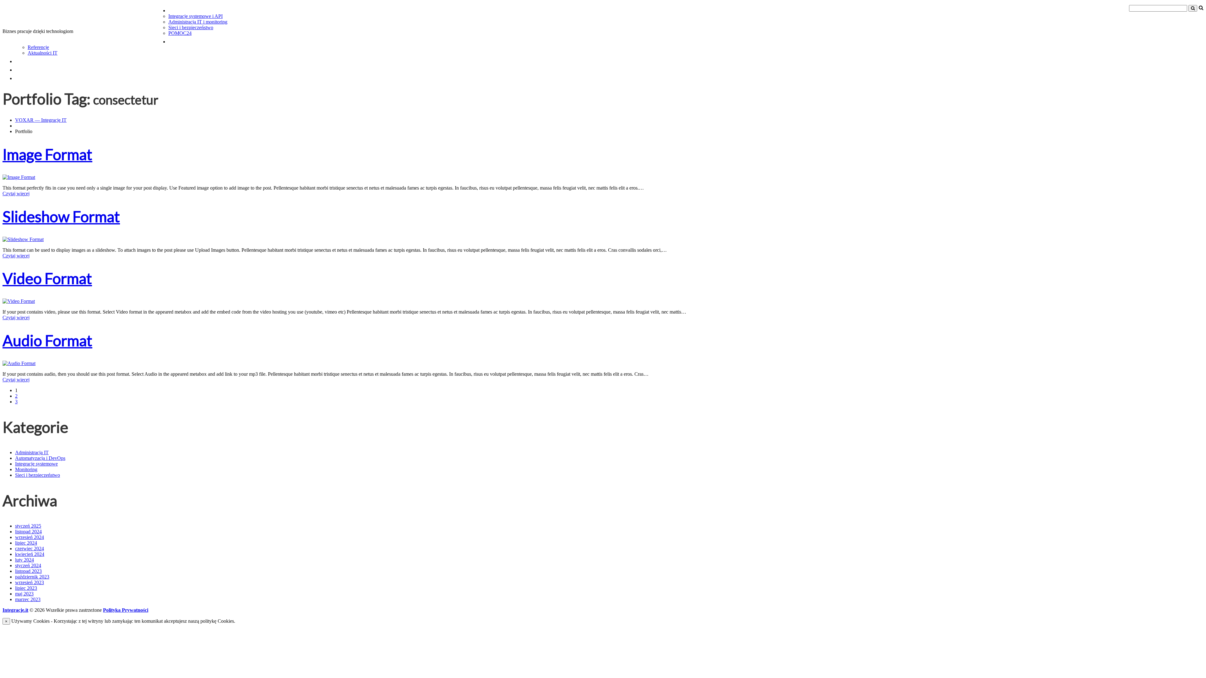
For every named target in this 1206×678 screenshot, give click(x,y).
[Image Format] (19, 177)
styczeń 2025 (28, 526)
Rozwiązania (190, 40)
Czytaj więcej (16, 193)
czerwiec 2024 (29, 548)
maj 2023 (24, 593)
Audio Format (47, 340)
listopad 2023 (28, 571)
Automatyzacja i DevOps (40, 458)
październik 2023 (32, 576)
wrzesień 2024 (29, 537)
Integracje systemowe (36, 463)
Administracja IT (32, 452)
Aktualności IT (42, 53)
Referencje (38, 47)
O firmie (30, 68)
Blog (23, 60)
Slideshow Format (61, 216)
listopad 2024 (28, 531)
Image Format (47, 154)
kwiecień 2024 (29, 554)
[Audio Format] (19, 363)
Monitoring (26, 469)
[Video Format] (19, 301)
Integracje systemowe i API (195, 16)
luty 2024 (24, 559)
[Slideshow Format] (23, 239)
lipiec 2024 (26, 543)
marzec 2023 (28, 599)
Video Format (47, 278)
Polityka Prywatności (125, 610)
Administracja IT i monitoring (197, 21)
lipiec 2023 (26, 588)
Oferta (180, 9)
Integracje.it (15, 610)
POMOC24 (180, 33)
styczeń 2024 (28, 565)
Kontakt (30, 77)
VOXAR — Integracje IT (41, 120)
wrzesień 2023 (29, 582)
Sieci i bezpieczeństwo (190, 27)
